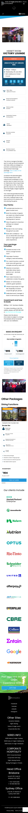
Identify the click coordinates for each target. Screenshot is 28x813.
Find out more (14, 480)
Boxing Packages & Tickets (14, 763)
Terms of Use (18, 810)
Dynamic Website (14, 721)
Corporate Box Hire (14, 729)
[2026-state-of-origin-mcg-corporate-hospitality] (12, 42)
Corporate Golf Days (14, 758)
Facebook (14, 704)
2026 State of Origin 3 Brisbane (14, 744)
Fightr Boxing (14, 724)
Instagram (14, 712)
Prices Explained (14, 358)
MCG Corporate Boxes (14, 755)
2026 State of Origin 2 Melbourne (14, 741)
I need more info (19, 363)
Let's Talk (12, 688)
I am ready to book (8, 363)
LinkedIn (14, 709)
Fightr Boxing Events (14, 760)
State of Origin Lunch (14, 726)
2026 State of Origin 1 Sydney (14, 738)
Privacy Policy (10, 810)
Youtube (14, 706)
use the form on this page (13, 312)
